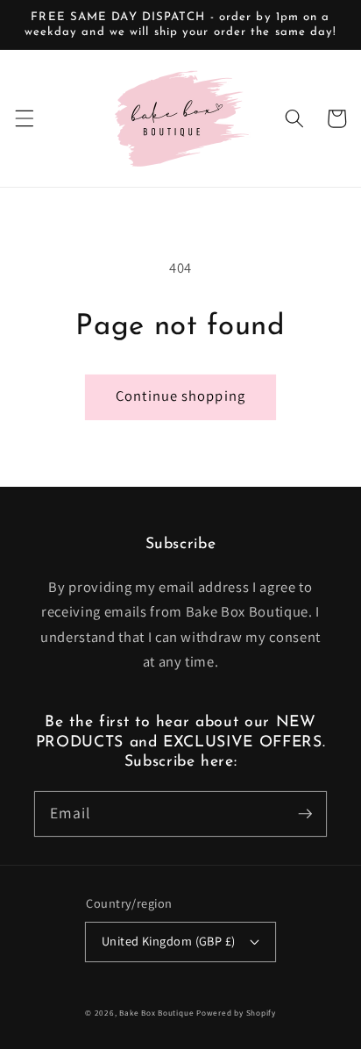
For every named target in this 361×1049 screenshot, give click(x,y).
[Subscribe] (305, 813)
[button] (24, 118)
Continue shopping (180, 395)
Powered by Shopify (236, 1013)
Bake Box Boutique (156, 1013)
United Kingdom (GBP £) (169, 940)
